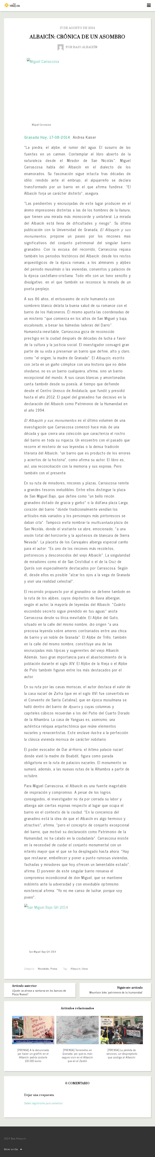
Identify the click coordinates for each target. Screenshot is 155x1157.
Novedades (43, 968)
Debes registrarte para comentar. (43, 1103)
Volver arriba (11, 1149)
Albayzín (75, 968)
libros (85, 968)
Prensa (53, 968)
